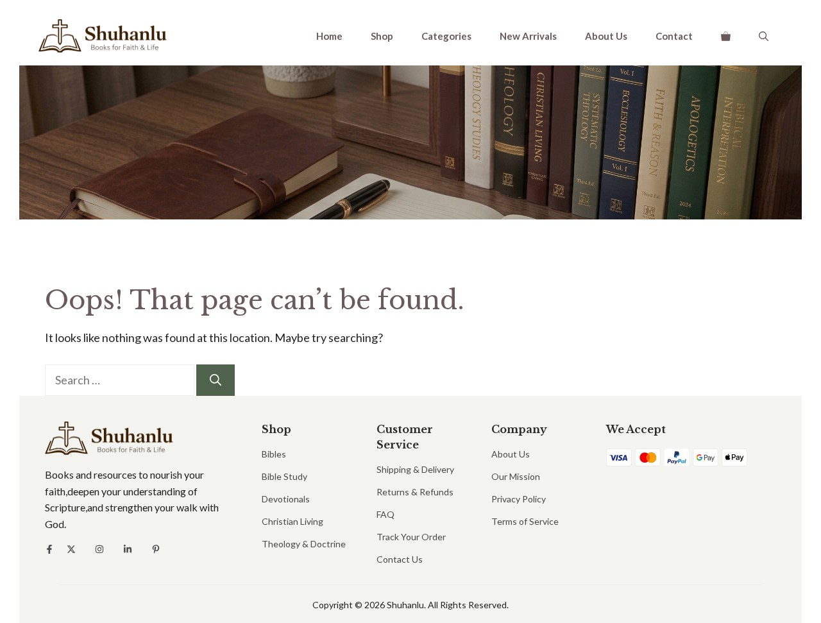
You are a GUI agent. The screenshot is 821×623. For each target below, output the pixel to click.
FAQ (385, 514)
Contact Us (400, 559)
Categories (446, 36)
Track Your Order (411, 536)
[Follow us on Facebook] (49, 549)
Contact (674, 36)
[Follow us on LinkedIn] (128, 549)
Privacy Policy (518, 498)
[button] (764, 36)
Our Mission (515, 476)
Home (329, 36)
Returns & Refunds (415, 491)
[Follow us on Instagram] (99, 549)
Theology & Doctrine (304, 543)
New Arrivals (528, 36)
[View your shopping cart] (726, 36)
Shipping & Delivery (415, 469)
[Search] (215, 380)
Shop (382, 36)
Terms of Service (525, 521)
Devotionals (286, 498)
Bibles (274, 453)
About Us (606, 36)
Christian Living (292, 521)
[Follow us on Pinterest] (156, 549)
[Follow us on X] (71, 549)
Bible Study (284, 476)
